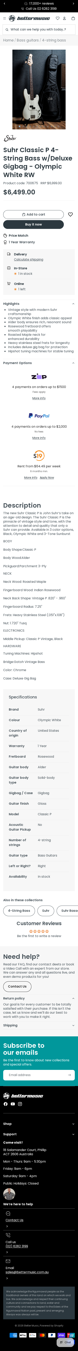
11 (54, 126)
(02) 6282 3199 (17, 1246)
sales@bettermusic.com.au (27, 1272)
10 (51, 126)
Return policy (14, 998)
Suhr (45, 910)
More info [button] (39, 398)
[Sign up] (69, 1075)
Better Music (31, 1325)
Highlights (11, 303)
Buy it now (33, 224)
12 (58, 126)
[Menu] (4, 18)
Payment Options (17, 363)
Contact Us (17, 986)
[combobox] (39, 29)
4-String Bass (19, 910)
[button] (70, 214)
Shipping (10, 1025)
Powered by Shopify (51, 1325)
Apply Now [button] (47, 478)
